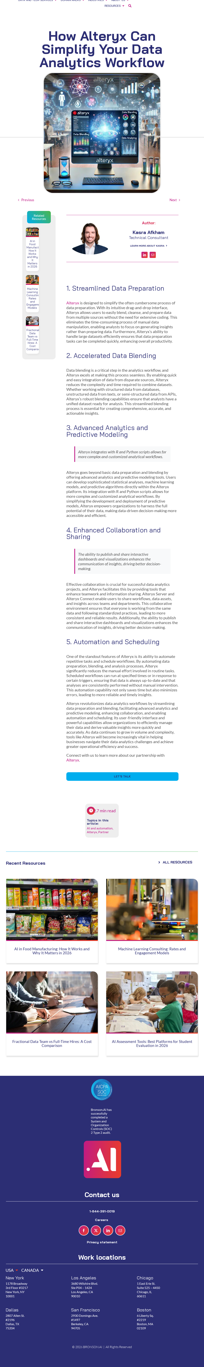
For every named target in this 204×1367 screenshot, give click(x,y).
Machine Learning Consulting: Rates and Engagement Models (34, 298)
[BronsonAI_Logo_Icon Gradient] (102, 1131)
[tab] (10, 1269)
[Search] (129, 6)
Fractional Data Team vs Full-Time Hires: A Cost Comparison (34, 339)
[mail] (153, 255)
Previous (27, 200)
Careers (102, 1220)
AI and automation (100, 828)
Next (173, 200)
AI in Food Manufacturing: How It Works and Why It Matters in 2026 (36, 253)
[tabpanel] (100, 1307)
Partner (103, 832)
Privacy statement (102, 1242)
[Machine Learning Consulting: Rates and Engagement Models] (32, 277)
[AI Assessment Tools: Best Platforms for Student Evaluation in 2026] (152, 973)
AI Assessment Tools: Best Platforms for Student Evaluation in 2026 (152, 1043)
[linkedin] (144, 255)
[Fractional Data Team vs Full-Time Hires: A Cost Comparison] (32, 318)
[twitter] (96, 1230)
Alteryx (72, 302)
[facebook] (84, 1230)
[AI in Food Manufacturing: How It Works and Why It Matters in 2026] (32, 229)
